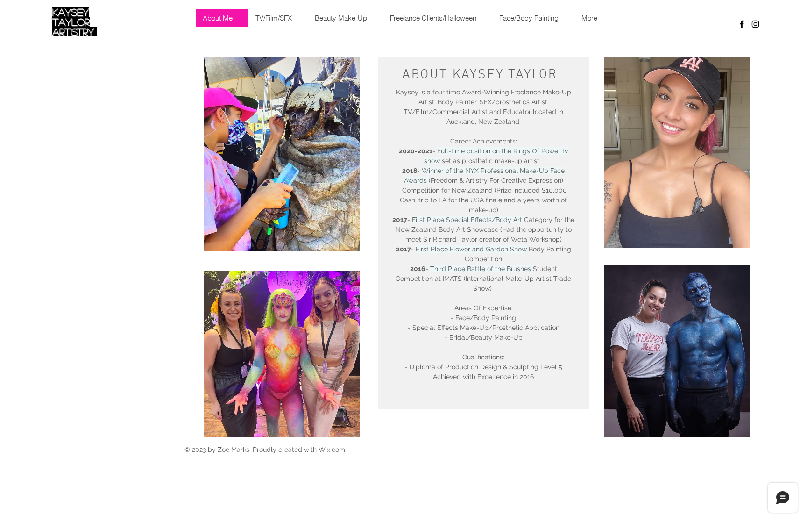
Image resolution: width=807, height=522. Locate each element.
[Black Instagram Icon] (755, 24)
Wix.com (332, 449)
